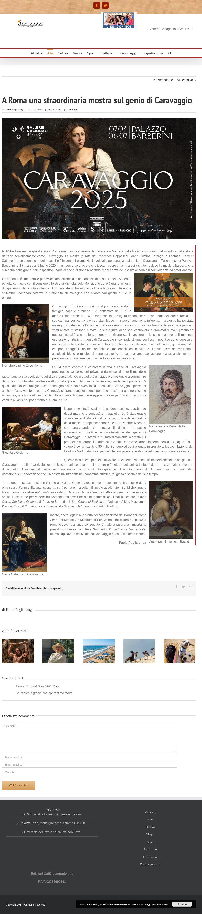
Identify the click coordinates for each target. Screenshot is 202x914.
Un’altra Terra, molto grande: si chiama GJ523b (52, 823)
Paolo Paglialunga (14, 109)
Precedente (165, 79)
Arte (49, 109)
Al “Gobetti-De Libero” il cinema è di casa (52, 814)
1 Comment (72, 109)
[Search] (169, 53)
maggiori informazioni (156, 904)
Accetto (182, 904)
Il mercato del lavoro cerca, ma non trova (52, 832)
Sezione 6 (57, 109)
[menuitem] (39, 53)
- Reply (55, 686)
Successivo (185, 79)
